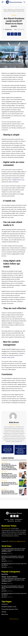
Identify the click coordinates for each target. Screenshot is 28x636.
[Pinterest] (15, 34)
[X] (12, 34)
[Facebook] (8, 34)
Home (5, 9)
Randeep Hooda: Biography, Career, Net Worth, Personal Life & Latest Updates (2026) (9, 476)
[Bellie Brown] (14, 416)
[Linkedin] (14, 516)
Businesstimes (6, 528)
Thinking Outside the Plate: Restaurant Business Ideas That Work (20, 450)
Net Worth (4, 462)
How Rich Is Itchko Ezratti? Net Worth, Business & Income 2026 (10, 492)
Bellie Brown (8, 29)
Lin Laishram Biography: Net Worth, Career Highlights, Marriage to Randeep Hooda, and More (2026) (9, 466)
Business (10, 9)
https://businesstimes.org (14, 424)
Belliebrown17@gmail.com (17, 541)
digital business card (18, 179)
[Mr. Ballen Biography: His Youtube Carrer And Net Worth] (22, 483)
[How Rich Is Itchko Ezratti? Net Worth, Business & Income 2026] (22, 491)
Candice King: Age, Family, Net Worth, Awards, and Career (7, 450)
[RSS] (17, 516)
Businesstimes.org (14, 619)
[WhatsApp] (19, 34)
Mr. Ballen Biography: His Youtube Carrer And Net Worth (10, 484)
